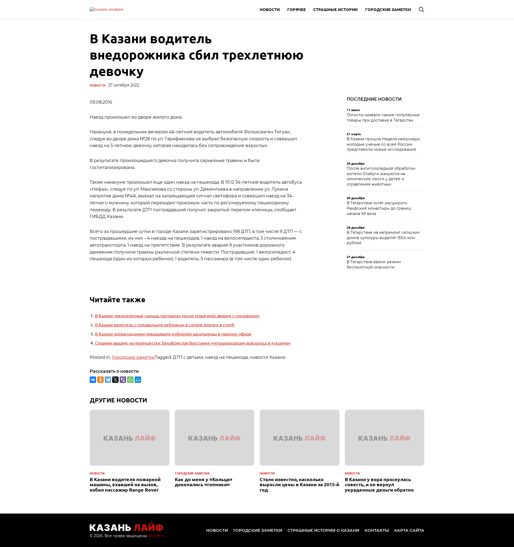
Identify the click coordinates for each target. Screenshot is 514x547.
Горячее (296, 9)
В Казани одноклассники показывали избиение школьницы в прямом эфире (173, 333)
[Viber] (123, 379)
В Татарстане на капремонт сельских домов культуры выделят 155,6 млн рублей (383, 237)
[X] (115, 379)
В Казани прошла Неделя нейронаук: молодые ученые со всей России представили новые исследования (383, 144)
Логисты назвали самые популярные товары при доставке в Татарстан (383, 117)
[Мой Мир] (138, 379)
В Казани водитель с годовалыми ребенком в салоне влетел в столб (165, 324)
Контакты (377, 530)
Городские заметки (388, 9)
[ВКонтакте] (93, 379)
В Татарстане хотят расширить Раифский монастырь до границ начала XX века (379, 208)
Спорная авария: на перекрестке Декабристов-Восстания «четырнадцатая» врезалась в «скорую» (192, 342)
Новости (270, 9)
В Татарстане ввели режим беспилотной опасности (374, 264)
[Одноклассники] (100, 379)
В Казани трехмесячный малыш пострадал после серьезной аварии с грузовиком (177, 315)
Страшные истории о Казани (323, 530)
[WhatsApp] (130, 379)
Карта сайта (409, 530)
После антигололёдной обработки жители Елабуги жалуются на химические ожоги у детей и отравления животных (381, 176)
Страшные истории (335, 9)
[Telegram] (108, 379)
